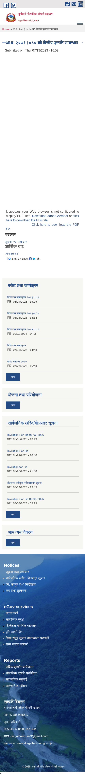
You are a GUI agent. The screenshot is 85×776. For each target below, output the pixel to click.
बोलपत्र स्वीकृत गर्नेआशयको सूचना (24, 483)
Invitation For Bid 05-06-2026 (25, 434)
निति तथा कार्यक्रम (16, 345)
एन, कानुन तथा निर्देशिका (21, 584)
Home (5, 29)
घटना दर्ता (12, 613)
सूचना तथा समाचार (16, 242)
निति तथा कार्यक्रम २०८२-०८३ (23, 313)
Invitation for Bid (17, 466)
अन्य (13, 377)
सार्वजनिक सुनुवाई (16, 679)
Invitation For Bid (17, 450)
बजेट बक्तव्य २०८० (17, 361)
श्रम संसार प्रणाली (17, 644)
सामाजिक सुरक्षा (15, 619)
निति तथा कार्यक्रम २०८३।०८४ (23, 297)
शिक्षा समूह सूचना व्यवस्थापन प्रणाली (27, 638)
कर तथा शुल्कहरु (16, 591)
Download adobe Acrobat (50, 216)
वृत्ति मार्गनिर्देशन (15, 632)
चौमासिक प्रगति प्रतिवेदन (21, 673)
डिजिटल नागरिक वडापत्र (21, 626)
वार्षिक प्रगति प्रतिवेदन (20, 667)
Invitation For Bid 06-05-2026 (25, 499)
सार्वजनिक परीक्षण (16, 686)
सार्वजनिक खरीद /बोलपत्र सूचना (25, 578)
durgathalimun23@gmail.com (29, 736)
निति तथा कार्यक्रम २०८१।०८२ (23, 329)
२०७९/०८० (11, 253)
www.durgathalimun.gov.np (34, 743)
